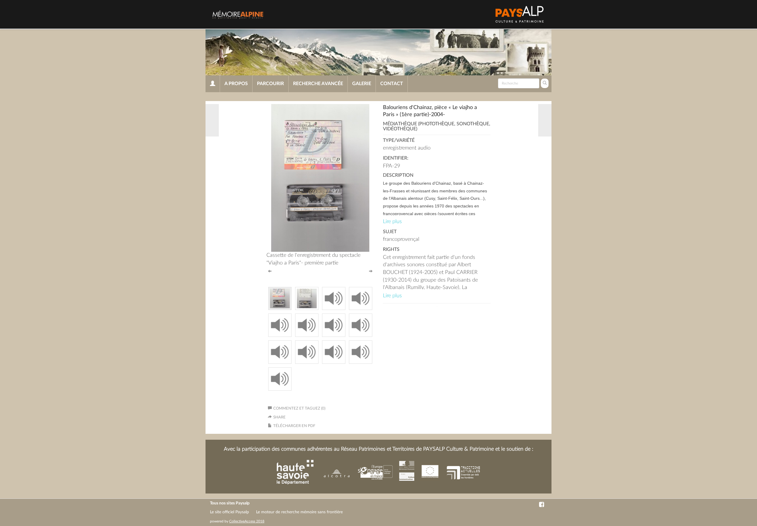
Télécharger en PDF (294, 426)
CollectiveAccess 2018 (246, 521)
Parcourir (270, 83)
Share (279, 417)
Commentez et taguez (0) (299, 408)
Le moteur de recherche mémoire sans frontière (299, 512)
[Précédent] (269, 270)
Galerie (361, 83)
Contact (391, 83)
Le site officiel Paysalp (229, 512)
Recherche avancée (318, 83)
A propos (236, 83)
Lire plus (392, 221)
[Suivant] (371, 270)
